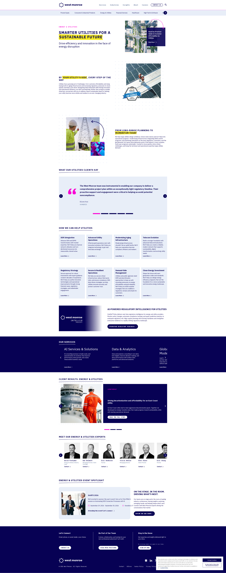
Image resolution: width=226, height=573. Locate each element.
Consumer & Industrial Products (85, 13)
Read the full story (117, 417)
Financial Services (121, 13)
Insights (126, 5)
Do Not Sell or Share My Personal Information (212, 565)
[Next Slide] (165, 13)
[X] (156, 560)
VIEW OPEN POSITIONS (108, 548)
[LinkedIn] (151, 560)
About (136, 5)
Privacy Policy (151, 566)
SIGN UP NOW (144, 548)
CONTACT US (65, 548)
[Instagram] (146, 560)
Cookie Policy (138, 566)
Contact (66, 466)
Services (102, 5)
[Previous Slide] (61, 357)
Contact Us (157, 5)
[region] (189, 563)
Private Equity (65, 13)
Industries (114, 5)
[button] (165, 4)
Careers (145, 5)
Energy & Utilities (105, 13)
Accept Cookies (212, 560)
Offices (129, 566)
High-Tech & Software (151, 13)
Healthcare (135, 13)
